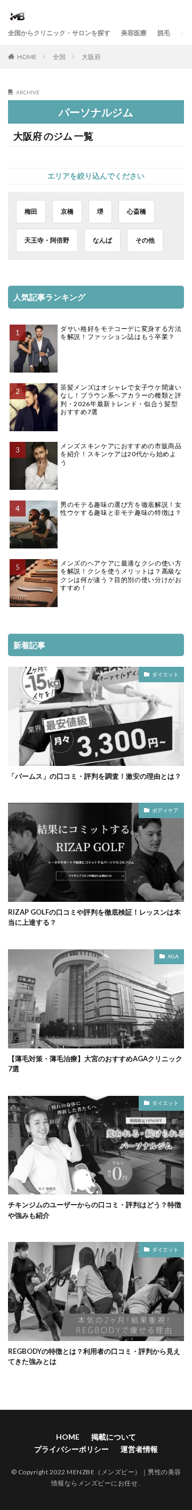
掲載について (113, 1436)
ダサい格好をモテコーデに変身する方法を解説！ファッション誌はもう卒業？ (121, 333)
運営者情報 (139, 1449)
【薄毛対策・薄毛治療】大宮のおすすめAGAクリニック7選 (95, 1063)
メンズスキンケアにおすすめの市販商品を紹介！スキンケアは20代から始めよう (121, 454)
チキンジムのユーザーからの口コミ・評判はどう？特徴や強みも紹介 (94, 1210)
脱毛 (163, 33)
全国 (59, 57)
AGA (173, 956)
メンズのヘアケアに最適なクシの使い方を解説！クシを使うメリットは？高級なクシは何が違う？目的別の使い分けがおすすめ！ (121, 575)
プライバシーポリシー (71, 1449)
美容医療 (134, 33)
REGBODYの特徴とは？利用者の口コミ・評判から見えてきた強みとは (94, 1356)
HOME (27, 57)
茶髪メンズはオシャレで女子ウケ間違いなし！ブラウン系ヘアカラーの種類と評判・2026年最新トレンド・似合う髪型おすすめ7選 (121, 399)
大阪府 (91, 57)
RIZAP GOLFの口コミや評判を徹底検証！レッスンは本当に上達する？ (94, 917)
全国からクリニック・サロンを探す (59, 33)
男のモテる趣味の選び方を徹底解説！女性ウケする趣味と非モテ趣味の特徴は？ (121, 508)
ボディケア (165, 810)
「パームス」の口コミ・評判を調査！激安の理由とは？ (94, 776)
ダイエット (165, 674)
